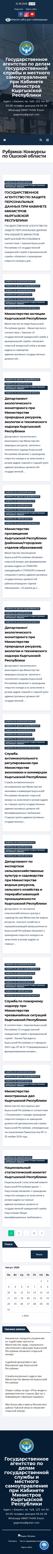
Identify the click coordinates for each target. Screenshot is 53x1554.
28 (34, 1304)
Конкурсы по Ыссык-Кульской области (22, 308)
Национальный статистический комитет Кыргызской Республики (26, 1172)
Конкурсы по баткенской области (20, 281)
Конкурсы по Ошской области (18, 182)
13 (28, 1292)
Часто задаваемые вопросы (32, 1541)
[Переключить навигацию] (47, 140)
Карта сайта (31, 9)
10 (8, 1292)
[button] (41, 140)
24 (8, 1304)
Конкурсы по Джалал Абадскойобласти (22, 286)
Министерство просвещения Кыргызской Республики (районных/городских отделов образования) (26, 538)
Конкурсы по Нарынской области (19, 290)
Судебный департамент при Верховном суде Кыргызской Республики (21, 1365)
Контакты (13, 1541)
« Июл (25, 1316)
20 (28, 1298)
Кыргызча (18, 9)
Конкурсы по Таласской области (19, 299)
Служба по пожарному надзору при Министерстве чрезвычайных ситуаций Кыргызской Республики (26, 1010)
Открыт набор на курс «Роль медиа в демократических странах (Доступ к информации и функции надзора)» (26, 1393)
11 (34, 1233)
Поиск (9, 1244)
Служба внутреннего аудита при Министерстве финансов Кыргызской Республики (26, 1379)
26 (21, 1304)
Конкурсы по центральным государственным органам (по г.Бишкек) (25, 186)
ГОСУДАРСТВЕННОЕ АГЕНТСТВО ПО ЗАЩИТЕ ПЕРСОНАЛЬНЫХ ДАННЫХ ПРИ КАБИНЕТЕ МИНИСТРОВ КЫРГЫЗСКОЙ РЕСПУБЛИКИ (26, 206)
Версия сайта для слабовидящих (29, 19)
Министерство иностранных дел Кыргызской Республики (26, 1096)
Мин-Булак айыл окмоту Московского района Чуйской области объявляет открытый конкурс (26, 1407)
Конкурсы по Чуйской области (18, 519)
